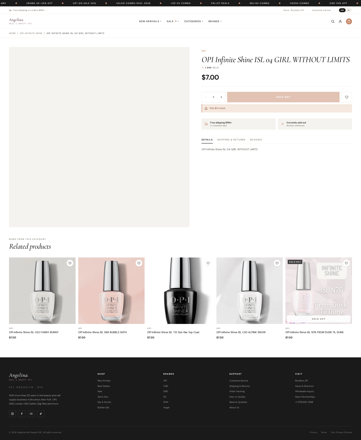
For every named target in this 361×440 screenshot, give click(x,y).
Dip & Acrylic (104, 402)
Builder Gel (103, 407)
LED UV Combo (167, 3)
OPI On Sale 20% (71, 3)
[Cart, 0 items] (349, 21)
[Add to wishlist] (346, 97)
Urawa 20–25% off (26, 3)
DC (165, 396)
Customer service (321, 10)
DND (165, 391)
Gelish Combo (246, 3)
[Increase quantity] (221, 97)
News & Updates (238, 402)
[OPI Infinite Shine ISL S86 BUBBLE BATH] (111, 290)
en (342, 10)
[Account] (340, 21)
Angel (166, 407)
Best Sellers (104, 386)
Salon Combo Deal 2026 (120, 3)
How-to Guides (237, 396)
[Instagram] (12, 413)
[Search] (333, 21)
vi (348, 10)
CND (165, 386)
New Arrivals (150, 21)
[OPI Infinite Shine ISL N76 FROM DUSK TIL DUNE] (318, 290)
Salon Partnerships (305, 396)
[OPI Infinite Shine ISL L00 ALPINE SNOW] (249, 290)
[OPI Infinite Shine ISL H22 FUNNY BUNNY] (42, 290)
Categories (193, 21)
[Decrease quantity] (205, 97)
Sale (173, 21)
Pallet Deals (206, 3)
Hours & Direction (304, 386)
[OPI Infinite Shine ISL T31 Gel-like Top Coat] (180, 290)
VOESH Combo (286, 3)
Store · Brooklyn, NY (294, 10)
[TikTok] (40, 413)
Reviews (256, 139)
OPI (204, 51)
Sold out (283, 97)
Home (12, 33)
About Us (234, 407)
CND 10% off (324, 3)
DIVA (165, 402)
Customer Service (238, 380)
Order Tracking (237, 391)
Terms (324, 432)
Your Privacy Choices (341, 432)
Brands (215, 21)
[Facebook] (21, 413)
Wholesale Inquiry (304, 391)
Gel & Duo (103, 396)
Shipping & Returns (231, 139)
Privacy (313, 432)
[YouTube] (31, 413)
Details (207, 139)
